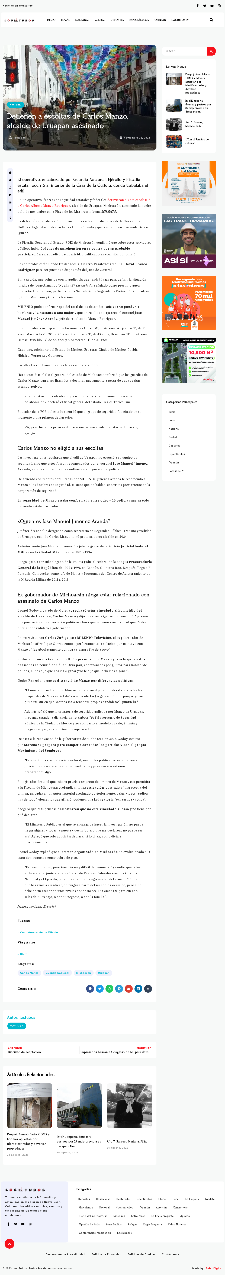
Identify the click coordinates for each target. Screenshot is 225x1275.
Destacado (123, 1199)
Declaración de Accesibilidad (65, 1254)
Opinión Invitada (89, 1224)
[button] (211, 20)
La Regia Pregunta (163, 1216)
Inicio (51, 19)
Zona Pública (114, 1224)
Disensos (119, 1216)
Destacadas (103, 1199)
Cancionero (180, 1207)
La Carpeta (192, 1199)
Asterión (161, 1207)
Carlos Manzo (29, 972)
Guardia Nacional (57, 972)
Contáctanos (170, 1254)
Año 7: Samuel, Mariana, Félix (127, 1141)
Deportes (117, 19)
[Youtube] (212, 6)
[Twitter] (205, 6)
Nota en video (125, 1207)
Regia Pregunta (152, 1224)
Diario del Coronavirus (93, 1216)
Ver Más (17, 1026)
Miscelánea (86, 1207)
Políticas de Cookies (142, 1254)
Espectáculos (139, 19)
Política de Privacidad (106, 1254)
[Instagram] (219, 6)
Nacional (82, 19)
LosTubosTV (180, 19)
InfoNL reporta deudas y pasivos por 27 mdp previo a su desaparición (79, 1141)
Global (100, 19)
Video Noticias (177, 1224)
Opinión (160, 19)
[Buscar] (211, 51)
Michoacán (83, 972)
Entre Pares (138, 1216)
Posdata (210, 1199)
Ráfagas (132, 1224)
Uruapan (104, 972)
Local (65, 19)
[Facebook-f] (197, 6)
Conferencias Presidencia (95, 1232)
